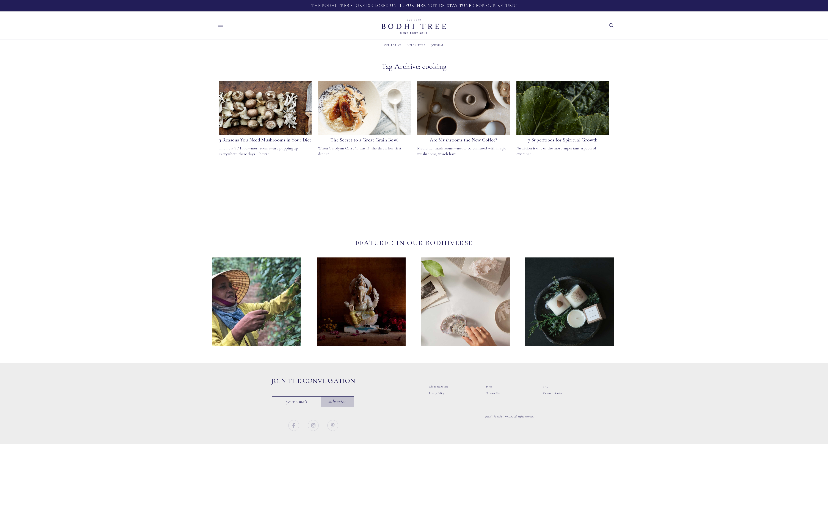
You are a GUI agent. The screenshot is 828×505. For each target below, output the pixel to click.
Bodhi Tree (413, 26)
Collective (392, 45)
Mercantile (416, 45)
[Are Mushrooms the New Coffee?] (463, 108)
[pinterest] (332, 425)
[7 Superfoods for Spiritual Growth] (562, 108)
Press (489, 386)
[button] (611, 25)
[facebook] (294, 425)
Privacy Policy (436, 393)
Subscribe (337, 401)
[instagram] (314, 425)
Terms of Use (493, 393)
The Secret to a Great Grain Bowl (364, 140)
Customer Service (553, 393)
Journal (437, 45)
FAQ (546, 386)
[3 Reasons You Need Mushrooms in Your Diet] (265, 108)
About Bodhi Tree (438, 386)
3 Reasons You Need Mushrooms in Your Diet (265, 140)
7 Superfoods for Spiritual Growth (562, 140)
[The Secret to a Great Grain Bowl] (364, 108)
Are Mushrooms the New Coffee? (463, 140)
